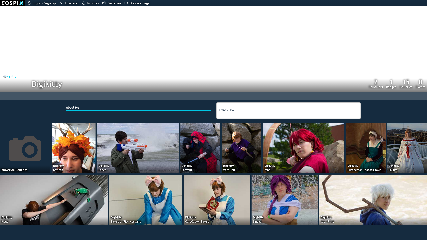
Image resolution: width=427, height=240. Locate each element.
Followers (376, 83)
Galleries (406, 83)
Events (420, 83)
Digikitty (47, 84)
